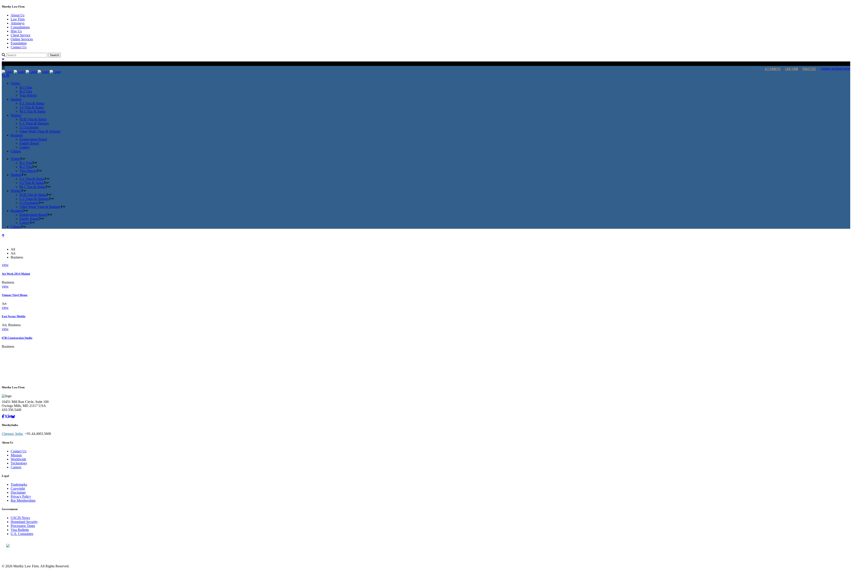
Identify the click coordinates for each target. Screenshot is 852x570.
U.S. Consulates (22, 534)
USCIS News (20, 518)
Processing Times (23, 526)
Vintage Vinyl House (15, 295)
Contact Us (18, 47)
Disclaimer (18, 492)
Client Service (20, 35)
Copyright (18, 488)
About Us (17, 15)
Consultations (20, 27)
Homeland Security (24, 522)
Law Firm (18, 19)
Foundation (19, 43)
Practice (809, 68)
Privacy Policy (21, 496)
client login (842, 68)
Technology (19, 463)
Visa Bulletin (20, 530)
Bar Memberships (23, 500)
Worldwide (18, 459)
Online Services (22, 39)
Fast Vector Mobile (14, 316)
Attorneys (17, 23)
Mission (16, 455)
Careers (16, 467)
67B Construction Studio (17, 337)
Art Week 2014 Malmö (16, 273)
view (5, 265)
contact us (828, 68)
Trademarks (19, 484)
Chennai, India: (12, 434)
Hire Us (16, 31)
